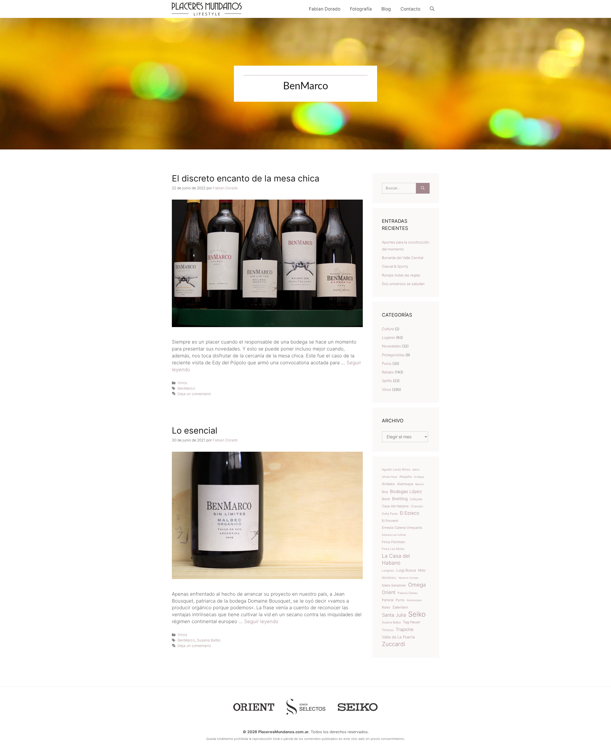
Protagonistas (393, 355)
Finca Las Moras (393, 549)
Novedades (391, 346)
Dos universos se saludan (403, 283)
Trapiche (405, 629)
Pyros (400, 600)
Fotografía (361, 9)
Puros (386, 363)
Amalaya (419, 476)
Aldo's (415, 469)
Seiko (417, 614)
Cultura (388, 329)
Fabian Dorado (324, 9)
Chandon (417, 506)
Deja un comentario (194, 394)
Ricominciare (414, 600)
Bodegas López (406, 491)
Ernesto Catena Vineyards (402, 528)
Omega (417, 585)
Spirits (387, 380)
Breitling (400, 498)
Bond (386, 499)
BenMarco (186, 388)
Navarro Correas (408, 577)
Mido (422, 570)
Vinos (182, 383)
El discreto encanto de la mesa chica (245, 178)
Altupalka (405, 476)
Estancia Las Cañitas (394, 534)
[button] (432, 9)
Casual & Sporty (395, 266)
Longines (388, 570)
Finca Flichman (393, 542)
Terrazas (388, 630)
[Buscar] (423, 188)
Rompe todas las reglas (401, 275)
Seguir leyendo (261, 621)
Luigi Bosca (406, 570)
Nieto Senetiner (394, 585)
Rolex (386, 607)
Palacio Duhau (407, 593)
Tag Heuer (411, 622)
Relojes (388, 372)
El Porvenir (390, 521)
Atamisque (405, 484)
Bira (385, 492)
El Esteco (409, 513)
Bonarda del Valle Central (402, 257)
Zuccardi (393, 644)
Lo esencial (194, 430)
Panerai (388, 600)
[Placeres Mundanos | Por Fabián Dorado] (207, 9)
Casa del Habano (395, 506)
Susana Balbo (209, 640)
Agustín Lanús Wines (396, 469)
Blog (386, 9)
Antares (388, 484)
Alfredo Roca (389, 476)
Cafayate (416, 499)
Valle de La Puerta (398, 637)
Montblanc (389, 577)
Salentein (400, 607)
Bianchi (419, 484)
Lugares (388, 337)
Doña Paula (390, 513)
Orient (388, 592)
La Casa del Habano (396, 559)
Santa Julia (394, 615)
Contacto (410, 9)
